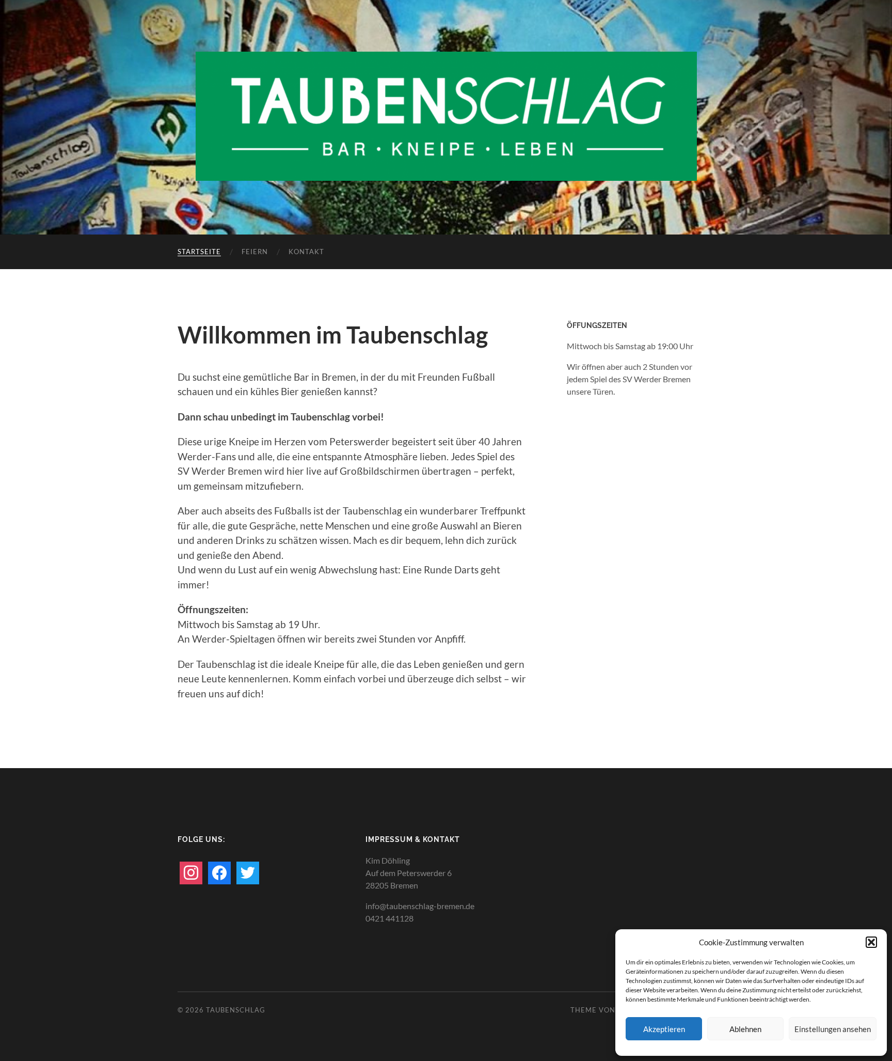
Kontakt (306, 251)
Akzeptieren (664, 1029)
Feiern (255, 251)
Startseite (199, 251)
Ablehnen (745, 1029)
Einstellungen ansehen (832, 1029)
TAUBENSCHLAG (235, 1010)
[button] (871, 942)
